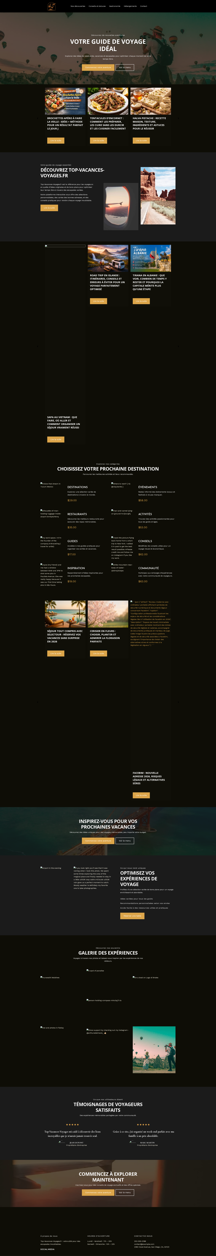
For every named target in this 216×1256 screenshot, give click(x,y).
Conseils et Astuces (97, 6)
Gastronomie (114, 6)
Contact (143, 6)
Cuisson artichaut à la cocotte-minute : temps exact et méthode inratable (149, 123)
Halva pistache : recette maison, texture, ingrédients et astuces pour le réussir (106, 123)
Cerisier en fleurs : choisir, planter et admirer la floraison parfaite (62, 636)
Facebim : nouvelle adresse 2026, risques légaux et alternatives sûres (106, 778)
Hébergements (130, 6)
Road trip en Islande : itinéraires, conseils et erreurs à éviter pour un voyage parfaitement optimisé (64, 282)
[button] (98, 67)
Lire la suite (55, 140)
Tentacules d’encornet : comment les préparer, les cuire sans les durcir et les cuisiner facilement (65, 123)
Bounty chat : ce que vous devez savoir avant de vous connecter (150, 776)
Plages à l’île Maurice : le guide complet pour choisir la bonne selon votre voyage (150, 422)
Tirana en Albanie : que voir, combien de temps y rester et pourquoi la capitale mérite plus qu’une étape (107, 282)
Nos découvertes (78, 6)
